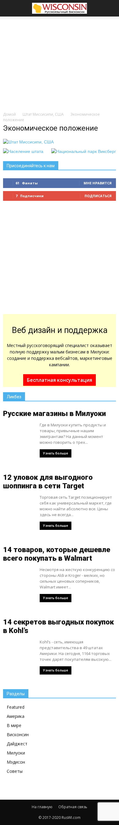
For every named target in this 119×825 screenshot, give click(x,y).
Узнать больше (55, 453)
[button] (110, 8)
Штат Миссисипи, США (43, 114)
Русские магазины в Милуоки (54, 413)
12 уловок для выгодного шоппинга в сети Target (48, 481)
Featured (15, 707)
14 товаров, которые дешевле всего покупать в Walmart (56, 554)
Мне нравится (98, 183)
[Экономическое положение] (28, 141)
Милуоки (16, 753)
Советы (15, 771)
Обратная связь (72, 806)
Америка (15, 716)
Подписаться (98, 196)
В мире (14, 725)
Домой (9, 114)
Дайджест (17, 744)
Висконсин (18, 734)
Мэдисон (16, 762)
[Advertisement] (59, 62)
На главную (42, 806)
